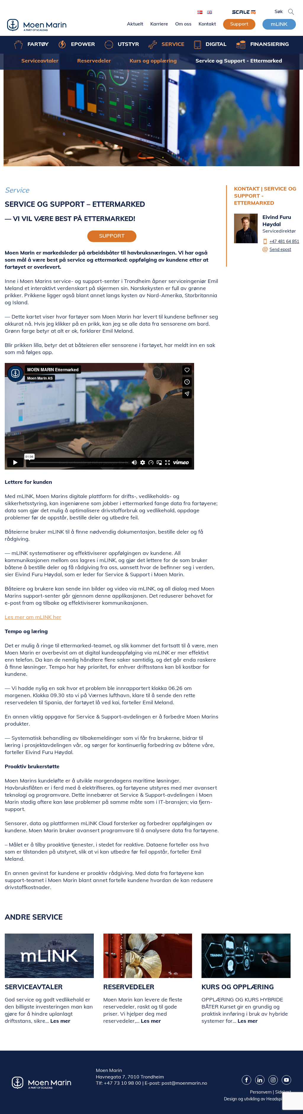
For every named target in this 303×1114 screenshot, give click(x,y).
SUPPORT (112, 235)
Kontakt (207, 24)
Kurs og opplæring (153, 60)
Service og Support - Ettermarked (239, 60)
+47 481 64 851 (284, 241)
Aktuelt (135, 24)
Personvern (261, 1092)
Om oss (183, 24)
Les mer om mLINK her (33, 617)
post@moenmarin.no (184, 1083)
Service (17, 189)
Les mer (60, 1020)
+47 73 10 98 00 (122, 1083)
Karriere (159, 24)
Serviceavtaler (39, 60)
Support (239, 24)
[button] (291, 12)
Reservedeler (94, 60)
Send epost (280, 249)
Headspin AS (278, 1099)
